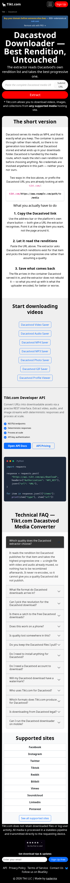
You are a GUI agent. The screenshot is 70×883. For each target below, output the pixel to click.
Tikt (3, 11)
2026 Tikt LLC (24, 878)
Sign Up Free (58, 859)
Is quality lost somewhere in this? (29, 635)
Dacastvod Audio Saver (35, 333)
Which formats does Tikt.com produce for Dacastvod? (33, 701)
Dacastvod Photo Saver (35, 360)
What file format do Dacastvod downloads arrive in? (28, 591)
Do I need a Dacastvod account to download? (30, 667)
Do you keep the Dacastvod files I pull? (33, 644)
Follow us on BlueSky (35, 872)
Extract (35, 95)
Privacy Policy (17, 868)
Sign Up (61, 4)
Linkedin (35, 802)
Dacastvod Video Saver (35, 325)
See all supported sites (35, 818)
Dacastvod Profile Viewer (35, 378)
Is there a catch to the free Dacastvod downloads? (32, 615)
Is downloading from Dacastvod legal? (33, 712)
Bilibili (35, 781)
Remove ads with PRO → (35, 25)
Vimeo (35, 788)
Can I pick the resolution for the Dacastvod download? (29, 603)
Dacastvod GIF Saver (35, 369)
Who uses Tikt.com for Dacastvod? (30, 690)
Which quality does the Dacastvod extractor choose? (30, 542)
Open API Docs (17, 446)
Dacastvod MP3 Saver (35, 351)
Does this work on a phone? (26, 626)
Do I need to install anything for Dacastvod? (29, 655)
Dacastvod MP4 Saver (35, 342)
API (5, 868)
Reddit (35, 774)
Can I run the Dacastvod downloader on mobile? (32, 722)
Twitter (35, 761)
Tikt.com (13, 4)
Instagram (35, 754)
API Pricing (43, 446)
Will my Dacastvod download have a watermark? (31, 679)
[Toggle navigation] (50, 4)
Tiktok (35, 768)
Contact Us (56, 868)
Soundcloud (35, 795)
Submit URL (61, 84)
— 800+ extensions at (35, 20)
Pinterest (35, 809)
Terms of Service (38, 868)
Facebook (35, 747)
